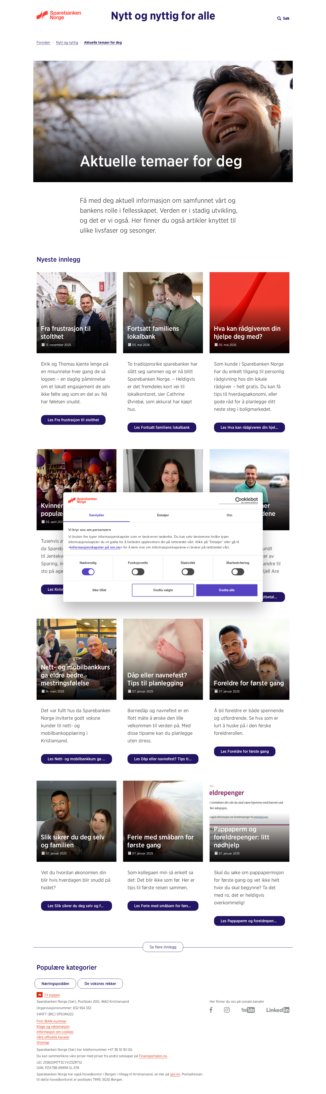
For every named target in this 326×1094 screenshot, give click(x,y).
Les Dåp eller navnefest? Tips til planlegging (166, 759)
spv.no (175, 1074)
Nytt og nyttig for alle (163, 15)
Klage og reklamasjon (53, 1026)
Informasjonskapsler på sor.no (95, 547)
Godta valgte (163, 590)
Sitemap (43, 1042)
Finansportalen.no (153, 1056)
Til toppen (52, 995)
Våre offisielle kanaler (53, 1037)
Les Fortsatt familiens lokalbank (162, 427)
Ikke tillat (99, 590)
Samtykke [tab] (96, 515)
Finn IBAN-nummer (52, 1021)
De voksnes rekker (100, 983)
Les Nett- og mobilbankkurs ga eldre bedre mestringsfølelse (80, 759)
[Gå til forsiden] (68, 15)
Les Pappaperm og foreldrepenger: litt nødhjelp (253, 920)
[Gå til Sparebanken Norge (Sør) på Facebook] (211, 1010)
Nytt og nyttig (67, 42)
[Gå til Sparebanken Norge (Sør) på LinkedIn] (278, 1010)
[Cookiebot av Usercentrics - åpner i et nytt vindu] (238, 500)
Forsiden (43, 42)
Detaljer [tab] (163, 515)
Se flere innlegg (163, 947)
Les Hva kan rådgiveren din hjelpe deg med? (253, 427)
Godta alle (227, 590)
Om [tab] (229, 515)
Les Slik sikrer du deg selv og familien (80, 905)
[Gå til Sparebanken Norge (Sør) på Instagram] (227, 1010)
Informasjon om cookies (55, 1032)
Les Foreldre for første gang (245, 751)
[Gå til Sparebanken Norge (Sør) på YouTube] (248, 1010)
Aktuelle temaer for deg (103, 42)
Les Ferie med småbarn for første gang (166, 905)
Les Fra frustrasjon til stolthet (73, 419)
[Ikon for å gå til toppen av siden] (40, 994)
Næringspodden (55, 983)
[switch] (138, 571)
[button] (257, 18)
